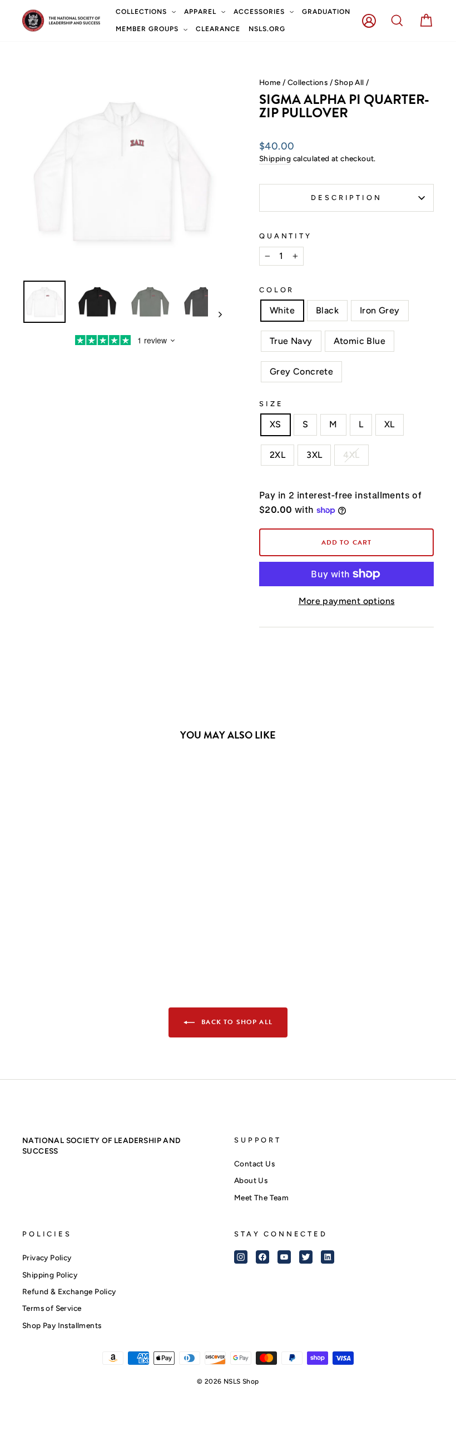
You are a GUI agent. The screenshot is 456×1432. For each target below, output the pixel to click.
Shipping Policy (49, 1274)
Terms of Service (51, 1308)
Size (271, 404)
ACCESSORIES (260, 12)
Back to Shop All (235, 1022)
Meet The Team (261, 1197)
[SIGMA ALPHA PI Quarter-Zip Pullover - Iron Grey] (61, 914)
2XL (277, 455)
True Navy (291, 341)
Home (270, 82)
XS (275, 424)
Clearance (218, 29)
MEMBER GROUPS (148, 29)
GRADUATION (326, 12)
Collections (308, 82)
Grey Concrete (301, 371)
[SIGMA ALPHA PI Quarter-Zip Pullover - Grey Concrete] (106, 914)
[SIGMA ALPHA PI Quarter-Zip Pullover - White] (31, 914)
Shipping (275, 158)
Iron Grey (380, 310)
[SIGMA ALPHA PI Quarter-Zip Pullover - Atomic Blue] (91, 914)
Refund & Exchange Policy (69, 1291)
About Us (250, 1180)
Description (346, 197)
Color (276, 290)
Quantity (285, 236)
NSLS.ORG (267, 29)
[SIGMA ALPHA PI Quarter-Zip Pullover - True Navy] (76, 914)
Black (327, 310)
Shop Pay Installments (61, 1325)
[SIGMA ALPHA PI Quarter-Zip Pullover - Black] (46, 914)
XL (389, 424)
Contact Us (254, 1163)
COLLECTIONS (142, 12)
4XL (351, 455)
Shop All (349, 82)
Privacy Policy (47, 1257)
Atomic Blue (359, 341)
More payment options (347, 601)
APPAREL (201, 12)
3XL (314, 455)
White (282, 310)
